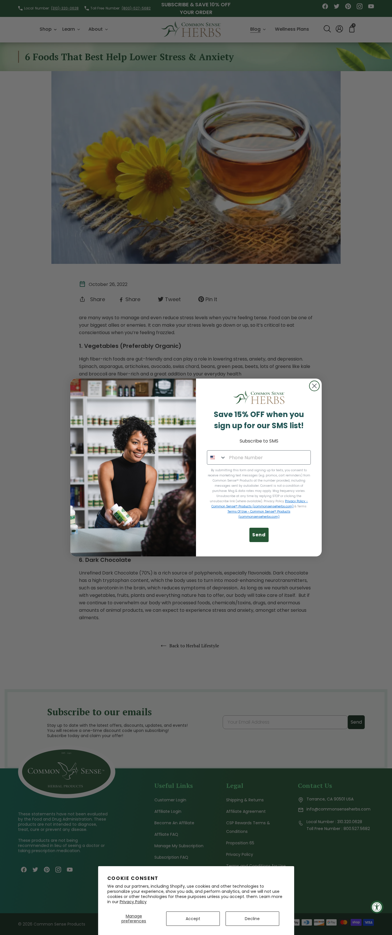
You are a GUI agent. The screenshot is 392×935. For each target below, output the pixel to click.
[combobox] (216, 457)
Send (259, 534)
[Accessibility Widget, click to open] (376, 907)
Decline (252, 919)
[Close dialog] (314, 386)
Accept (193, 919)
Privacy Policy (133, 902)
